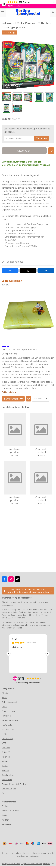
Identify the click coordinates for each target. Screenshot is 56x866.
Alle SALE (6, 693)
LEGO (4, 734)
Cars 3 (4, 707)
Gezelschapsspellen (10, 720)
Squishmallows (8, 775)
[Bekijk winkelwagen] (53, 12)
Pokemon (6, 757)
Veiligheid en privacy (11, 864)
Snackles (5, 771)
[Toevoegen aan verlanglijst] (51, 150)
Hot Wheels (7, 725)
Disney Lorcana (8, 711)
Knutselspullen (8, 729)
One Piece (6, 748)
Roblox (5, 766)
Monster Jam (7, 739)
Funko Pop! (6, 716)
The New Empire (9, 789)
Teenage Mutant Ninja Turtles (14, 784)
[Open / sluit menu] (3, 12)
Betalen (5, 815)
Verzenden (41, 138)
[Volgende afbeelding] (50, 65)
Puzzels (5, 761)
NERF (4, 743)
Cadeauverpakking (12, 280)
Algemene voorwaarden (31, 864)
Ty (3, 793)
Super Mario (7, 780)
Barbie (4, 698)
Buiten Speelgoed (9, 702)
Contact (5, 806)
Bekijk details (8, 392)
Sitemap (46, 864)
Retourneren (7, 824)
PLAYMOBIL (7, 752)
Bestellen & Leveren (10, 811)
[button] (6, 97)
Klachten (5, 820)
